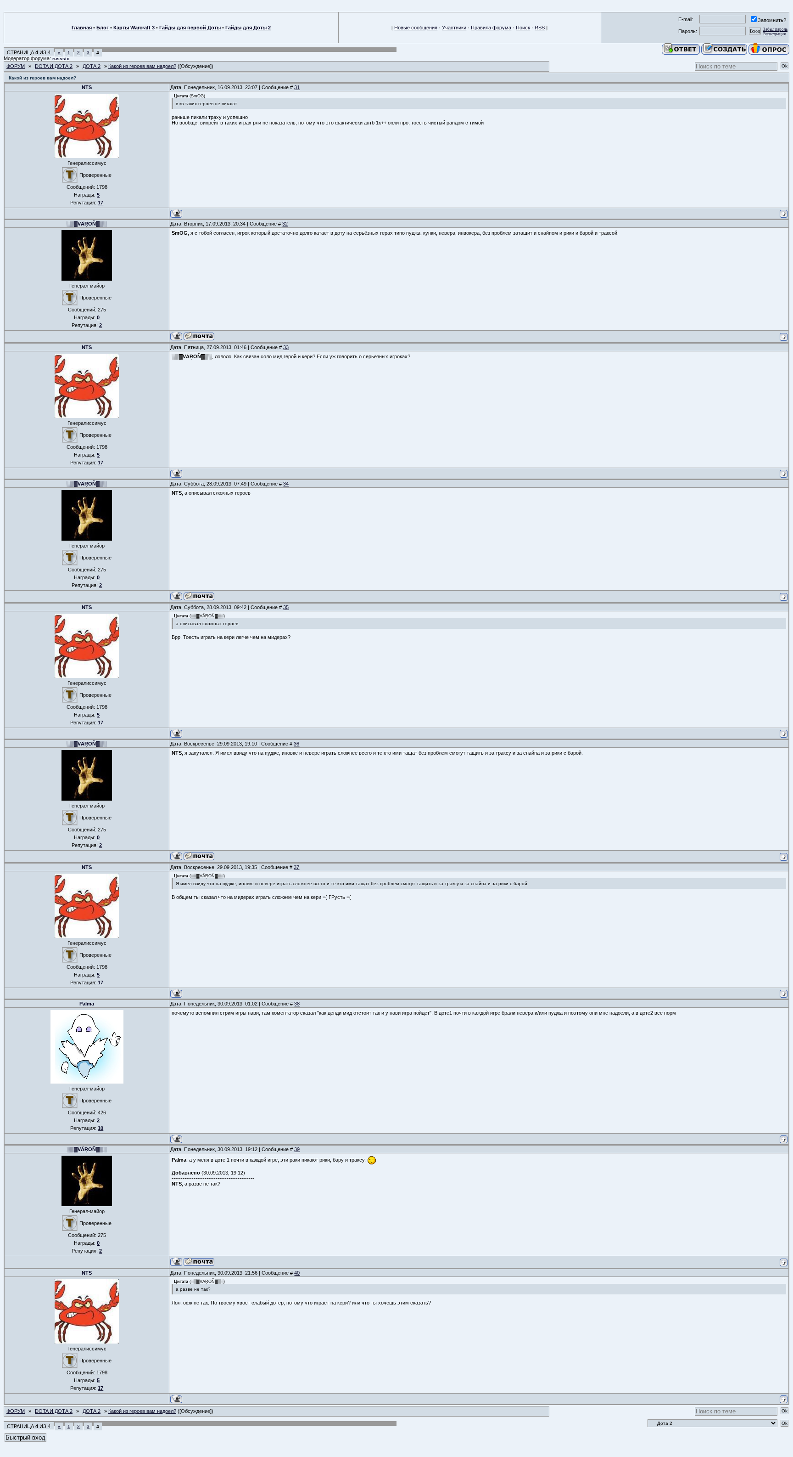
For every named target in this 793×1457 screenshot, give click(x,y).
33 (286, 347)
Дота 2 (92, 66)
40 (297, 1273)
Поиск (523, 27)
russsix (60, 58)
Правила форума (491, 27)
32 (285, 223)
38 (297, 1003)
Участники (454, 27)
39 (297, 1149)
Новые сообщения (415, 27)
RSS (540, 27)
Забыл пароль (775, 29)
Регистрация (774, 34)
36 (296, 743)
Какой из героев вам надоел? (142, 66)
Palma (86, 1003)
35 (286, 607)
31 (297, 87)
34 (286, 483)
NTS (87, 87)
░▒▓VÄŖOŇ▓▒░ (87, 223)
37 (296, 867)
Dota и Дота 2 (54, 66)
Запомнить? (772, 20)
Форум (15, 66)
